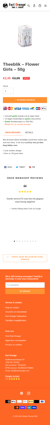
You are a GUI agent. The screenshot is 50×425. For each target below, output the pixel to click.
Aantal (5, 86)
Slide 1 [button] (14, 241)
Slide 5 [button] (25, 241)
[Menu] (45, 5)
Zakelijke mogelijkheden (15, 320)
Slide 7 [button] (30, 241)
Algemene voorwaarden (15, 340)
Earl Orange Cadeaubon (15, 316)
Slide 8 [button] (33, 241)
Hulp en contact (12, 307)
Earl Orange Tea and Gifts (28, 416)
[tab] (14, 241)
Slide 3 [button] (19, 241)
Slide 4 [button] (22, 241)
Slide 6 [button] (27, 241)
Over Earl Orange (13, 336)
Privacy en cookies (13, 344)
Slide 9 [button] (35, 241)
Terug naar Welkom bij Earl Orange (27, 258)
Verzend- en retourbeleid (16, 312)
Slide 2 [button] (17, 241)
